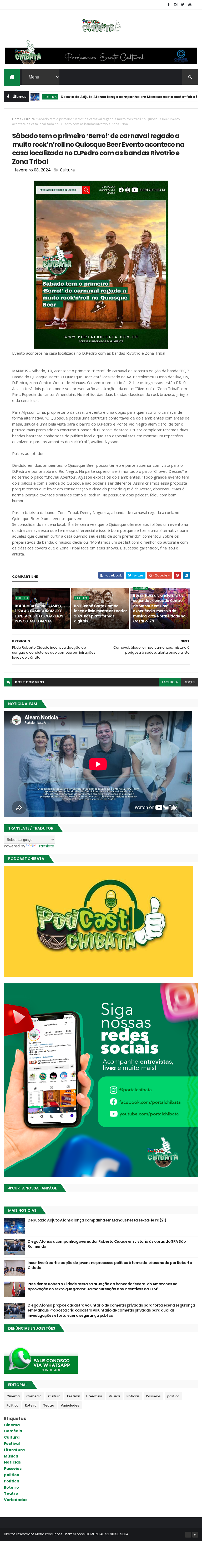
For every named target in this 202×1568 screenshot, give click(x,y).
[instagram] (176, 4)
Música (114, 1396)
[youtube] (190, 4)
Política (12, 1405)
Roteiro (31, 1405)
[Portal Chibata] (188, 1535)
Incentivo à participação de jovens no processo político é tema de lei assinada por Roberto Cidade (110, 1265)
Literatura (94, 1396)
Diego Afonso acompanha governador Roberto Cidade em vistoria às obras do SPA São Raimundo (107, 1244)
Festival (73, 1396)
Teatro (48, 1405)
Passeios (153, 1396)
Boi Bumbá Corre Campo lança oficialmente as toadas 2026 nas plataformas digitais (100, 613)
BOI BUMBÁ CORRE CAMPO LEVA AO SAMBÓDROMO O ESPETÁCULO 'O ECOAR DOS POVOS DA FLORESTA (39, 613)
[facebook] (168, 4)
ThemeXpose (74, 1534)
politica (173, 1396)
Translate (45, 846)
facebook (170, 682)
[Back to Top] (195, 1535)
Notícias (133, 1396)
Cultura (29, 119)
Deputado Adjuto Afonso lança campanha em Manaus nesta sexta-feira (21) (101, 96)
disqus (189, 682)
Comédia (34, 1396)
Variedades (70, 1405)
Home (16, 119)
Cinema (13, 1396)
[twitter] (183, 4)
